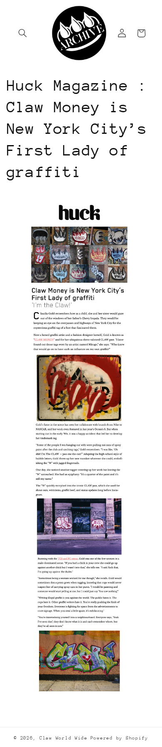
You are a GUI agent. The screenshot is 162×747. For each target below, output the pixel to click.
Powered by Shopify (119, 738)
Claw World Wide (63, 738)
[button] (22, 33)
